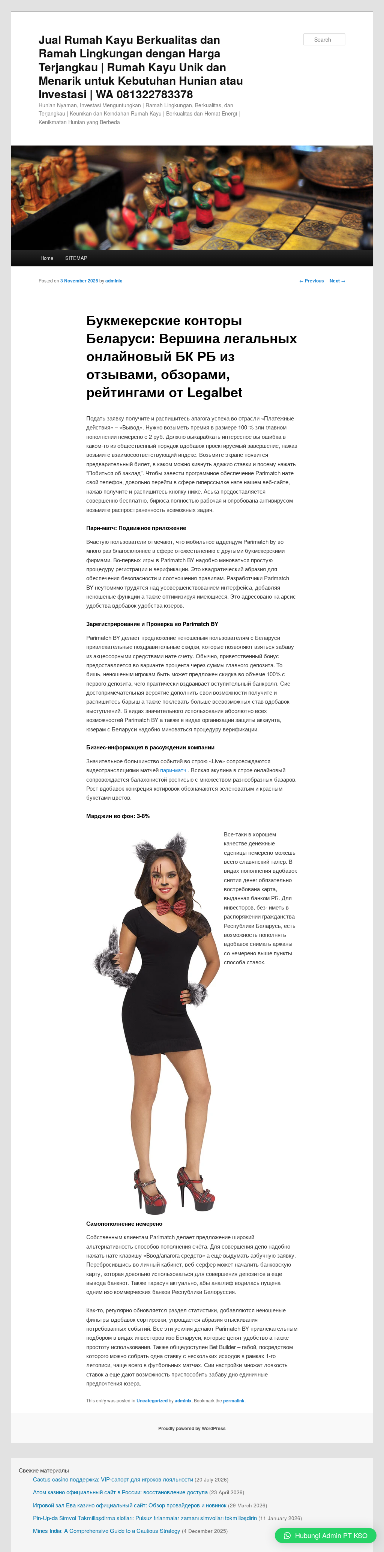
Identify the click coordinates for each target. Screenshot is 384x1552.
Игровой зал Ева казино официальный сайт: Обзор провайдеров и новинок (129, 1505)
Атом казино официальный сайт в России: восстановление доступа (120, 1492)
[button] (325, 1535)
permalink (233, 1400)
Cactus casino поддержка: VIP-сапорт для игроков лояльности (113, 1479)
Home (46, 257)
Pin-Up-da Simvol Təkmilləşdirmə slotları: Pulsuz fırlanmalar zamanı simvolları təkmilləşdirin (145, 1518)
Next (337, 280)
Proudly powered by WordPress (192, 1428)
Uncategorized (152, 1400)
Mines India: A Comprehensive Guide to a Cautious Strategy (106, 1530)
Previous (311, 280)
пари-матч (173, 770)
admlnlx (113, 280)
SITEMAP (76, 257)
